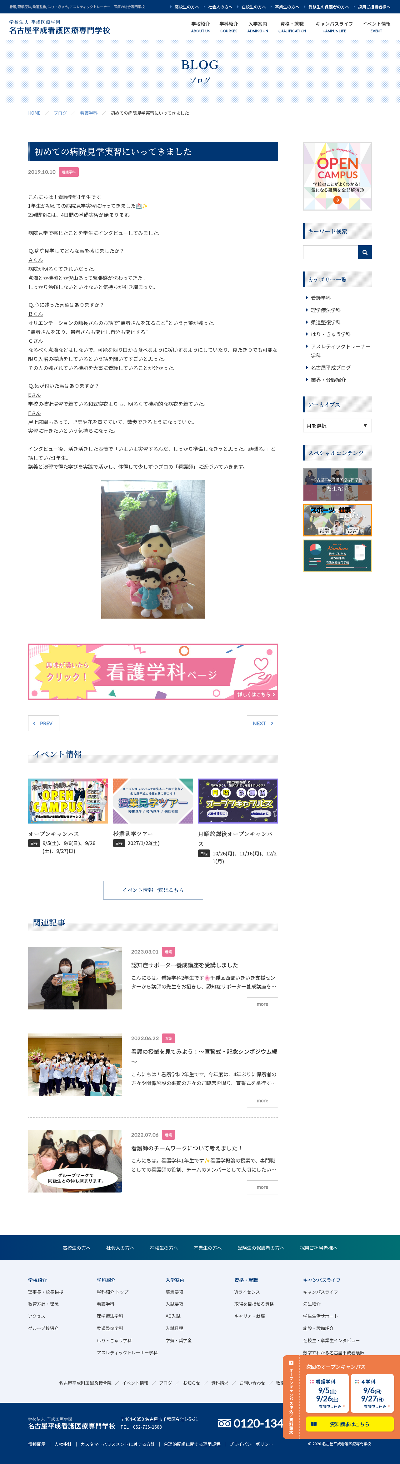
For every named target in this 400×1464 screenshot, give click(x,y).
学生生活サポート (320, 1316)
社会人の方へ (220, 7)
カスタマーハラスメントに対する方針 (118, 1444)
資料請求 (219, 1383)
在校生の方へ (254, 7)
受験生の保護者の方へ (328, 7)
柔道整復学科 (326, 322)
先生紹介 (312, 1304)
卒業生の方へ (287, 7)
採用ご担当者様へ (374, 7)
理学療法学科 (326, 310)
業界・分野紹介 (328, 379)
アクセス (36, 1316)
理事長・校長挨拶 (45, 1292)
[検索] (365, 252)
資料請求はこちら (350, 1424)
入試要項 (174, 1304)
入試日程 (174, 1328)
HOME (34, 113)
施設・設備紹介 (318, 1328)
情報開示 (37, 1444)
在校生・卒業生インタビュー (331, 1340)
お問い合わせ (252, 1383)
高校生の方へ (187, 7)
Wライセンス (247, 1292)
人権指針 (63, 1444)
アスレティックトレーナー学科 (127, 1352)
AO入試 (173, 1316)
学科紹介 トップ (112, 1292)
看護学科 (89, 113)
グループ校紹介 (43, 1328)
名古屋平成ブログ (331, 367)
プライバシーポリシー (251, 1444)
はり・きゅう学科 (331, 334)
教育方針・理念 (43, 1304)
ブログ (60, 113)
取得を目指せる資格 (254, 1304)
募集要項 (174, 1292)
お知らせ (191, 1383)
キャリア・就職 (249, 1316)
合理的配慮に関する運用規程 (192, 1444)
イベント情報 (135, 1383)
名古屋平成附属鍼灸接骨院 (85, 1383)
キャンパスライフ (320, 1292)
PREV (46, 723)
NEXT (259, 723)
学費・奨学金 (179, 1340)
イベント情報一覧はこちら (153, 890)
